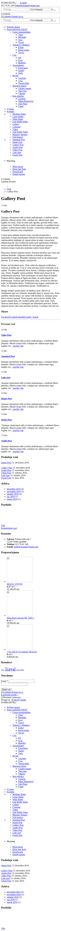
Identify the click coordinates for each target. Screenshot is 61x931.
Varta (20, 73)
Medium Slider (19, 114)
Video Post (17, 150)
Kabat (21, 47)
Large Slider (18, 116)
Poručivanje (17, 171)
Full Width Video (20, 132)
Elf (19, 57)
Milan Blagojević (26, 101)
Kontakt (10, 111)
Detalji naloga (18, 174)
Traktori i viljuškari (21, 45)
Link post (16, 152)
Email (35, 317)
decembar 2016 (14, 489)
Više (3, 525)
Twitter (13, 317)
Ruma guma (23, 50)
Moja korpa (17, 166)
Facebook (5, 317)
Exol (20, 60)
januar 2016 (12, 499)
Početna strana (13, 27)
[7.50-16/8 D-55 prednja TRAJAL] (33, 637)
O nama (10, 109)
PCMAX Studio (18, 700)
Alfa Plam (22, 104)
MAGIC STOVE (15, 584)
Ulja (14, 55)
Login (23, 2)
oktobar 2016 (13, 494)
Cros (20, 81)
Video (15, 129)
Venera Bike (23, 83)
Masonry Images (19, 134)
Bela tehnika (18, 96)
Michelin (22, 37)
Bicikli (15, 75)
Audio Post (17, 147)
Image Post (17, 142)
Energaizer (23, 68)
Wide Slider (17, 119)
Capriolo (22, 78)
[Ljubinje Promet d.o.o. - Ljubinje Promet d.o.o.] (12, 16)
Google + (29, 317)
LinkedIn (20, 317)
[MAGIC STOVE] (33, 570)
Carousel (16, 127)
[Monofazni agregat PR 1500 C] (33, 604)
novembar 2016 (14, 491)
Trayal (21, 42)
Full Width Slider (20, 122)
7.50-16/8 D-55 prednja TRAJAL (22, 652)
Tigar (20, 34)
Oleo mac (22, 91)
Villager (21, 93)
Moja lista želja (19, 169)
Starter (21, 70)
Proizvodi (17, 29)
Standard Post (18, 139)
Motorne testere (19, 86)
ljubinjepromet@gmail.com (27, 5)
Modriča (22, 63)
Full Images (17, 137)
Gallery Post (18, 145)
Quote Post (17, 155)
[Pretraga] (54, 10)
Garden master (24, 88)
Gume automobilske (21, 32)
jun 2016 (11, 496)
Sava (20, 40)
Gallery (15, 124)
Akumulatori (18, 65)
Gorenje (21, 98)
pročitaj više (18, 346)
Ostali (20, 106)
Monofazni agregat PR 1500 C (20, 618)
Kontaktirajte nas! (9, 528)
